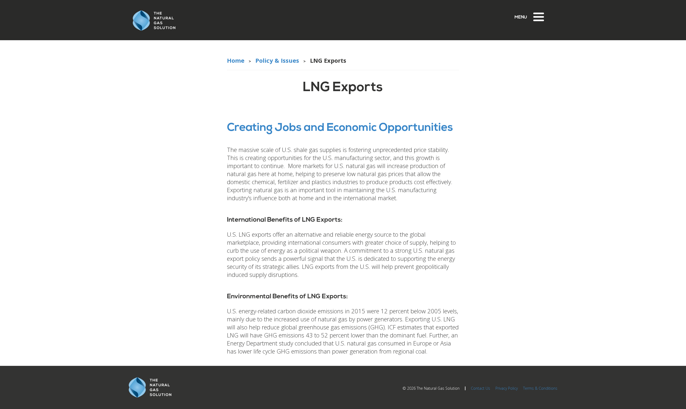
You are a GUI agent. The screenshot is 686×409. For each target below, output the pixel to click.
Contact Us (480, 388)
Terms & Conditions (540, 388)
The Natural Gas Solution (438, 388)
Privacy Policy (506, 388)
